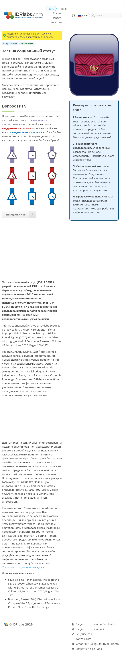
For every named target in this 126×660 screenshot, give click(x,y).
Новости (57, 18)
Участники (57, 22)
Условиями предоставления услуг (23, 567)
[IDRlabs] (23, 18)
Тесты (50, 8)
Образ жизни (11, 44)
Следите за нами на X (90, 629)
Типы (64, 8)
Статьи (57, 13)
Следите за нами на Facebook (95, 624)
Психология (27, 44)
